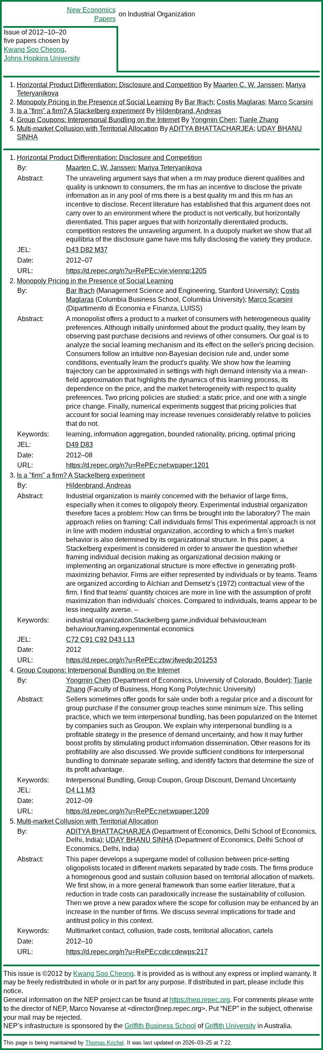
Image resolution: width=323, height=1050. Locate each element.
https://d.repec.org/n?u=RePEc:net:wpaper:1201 (137, 465)
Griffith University (230, 1025)
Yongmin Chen (213, 119)
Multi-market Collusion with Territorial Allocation (87, 128)
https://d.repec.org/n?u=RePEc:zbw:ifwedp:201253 (141, 660)
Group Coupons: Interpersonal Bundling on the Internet (98, 119)
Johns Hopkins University (42, 58)
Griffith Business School (160, 1025)
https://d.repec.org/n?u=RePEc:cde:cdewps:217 (137, 951)
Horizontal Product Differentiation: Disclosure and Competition (109, 84)
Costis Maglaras (241, 102)
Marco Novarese (94, 1008)
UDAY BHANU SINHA (139, 839)
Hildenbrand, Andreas (188, 110)
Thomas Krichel (104, 1042)
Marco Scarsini (290, 102)
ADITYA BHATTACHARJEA (211, 128)
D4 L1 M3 (80, 790)
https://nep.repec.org (199, 999)
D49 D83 (79, 444)
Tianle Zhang (258, 119)
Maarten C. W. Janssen (247, 84)
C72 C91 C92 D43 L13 (100, 639)
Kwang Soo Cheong (34, 49)
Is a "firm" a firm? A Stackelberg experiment (81, 110)
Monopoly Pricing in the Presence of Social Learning (95, 102)
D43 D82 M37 (87, 249)
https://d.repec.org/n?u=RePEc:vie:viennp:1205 (136, 270)
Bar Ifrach (199, 102)
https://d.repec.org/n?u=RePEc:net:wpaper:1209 (137, 811)
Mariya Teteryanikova (170, 167)
